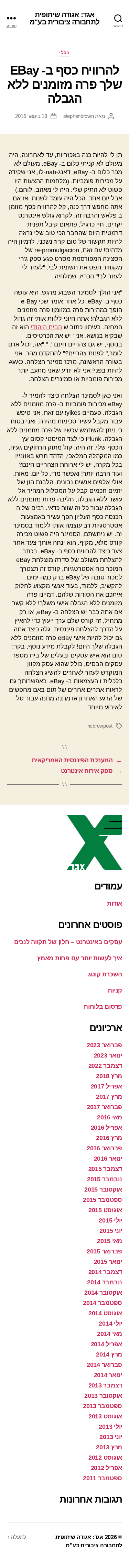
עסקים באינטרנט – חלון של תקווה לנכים (68, 942)
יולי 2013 (110, 1426)
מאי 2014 (109, 1333)
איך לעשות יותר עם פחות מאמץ (79, 958)
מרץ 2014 (109, 1354)
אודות (114, 903)
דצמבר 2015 (105, 1168)
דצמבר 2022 (105, 1065)
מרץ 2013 (109, 1447)
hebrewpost (99, 726)
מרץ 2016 (109, 1138)
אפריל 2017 (106, 1086)
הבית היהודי (46, 327)
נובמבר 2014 (104, 1282)
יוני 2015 (110, 1230)
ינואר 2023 (108, 1055)
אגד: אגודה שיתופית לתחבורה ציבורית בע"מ (64, 18)
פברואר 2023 (104, 1045)
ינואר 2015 (108, 1261)
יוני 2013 (110, 1437)
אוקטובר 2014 (103, 1292)
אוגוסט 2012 (105, 1457)
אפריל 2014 (106, 1344)
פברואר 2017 (104, 1107)
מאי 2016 (109, 1117)
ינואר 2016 (108, 1158)
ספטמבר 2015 (102, 1199)
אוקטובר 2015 (103, 1189)
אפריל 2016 (106, 1127)
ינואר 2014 (108, 1375)
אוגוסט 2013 (105, 1416)
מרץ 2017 (109, 1096)
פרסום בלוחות (103, 1006)
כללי (64, 52)
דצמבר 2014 (105, 1272)
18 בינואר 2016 (31, 116)
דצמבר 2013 (105, 1385)
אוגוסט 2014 (105, 1313)
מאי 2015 (109, 1241)
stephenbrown (78, 116)
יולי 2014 (110, 1323)
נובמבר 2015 (104, 1179)
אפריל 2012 (106, 1467)
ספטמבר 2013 (102, 1406)
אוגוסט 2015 (105, 1210)
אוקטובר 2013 (103, 1395)
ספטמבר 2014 (102, 1302)
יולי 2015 (110, 1220)
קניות (115, 990)
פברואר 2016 (104, 1148)
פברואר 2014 (104, 1364)
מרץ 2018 (109, 1076)
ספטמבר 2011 (102, 1478)
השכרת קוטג (105, 974)
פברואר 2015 (104, 1251)
